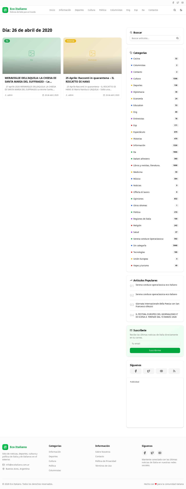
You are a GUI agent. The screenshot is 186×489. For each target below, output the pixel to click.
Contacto (99, 456)
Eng (128, 10)
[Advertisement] (155, 405)
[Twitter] (178, 2)
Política (52, 465)
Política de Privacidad (105, 461)
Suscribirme (155, 350)
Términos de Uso (103, 465)
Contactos (153, 10)
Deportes (79, 10)
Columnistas (116, 10)
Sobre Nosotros (102, 451)
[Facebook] (173, 2)
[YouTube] (182, 2)
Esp (136, 10)
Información (65, 10)
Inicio (52, 10)
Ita (143, 10)
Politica (102, 10)
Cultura (91, 10)
